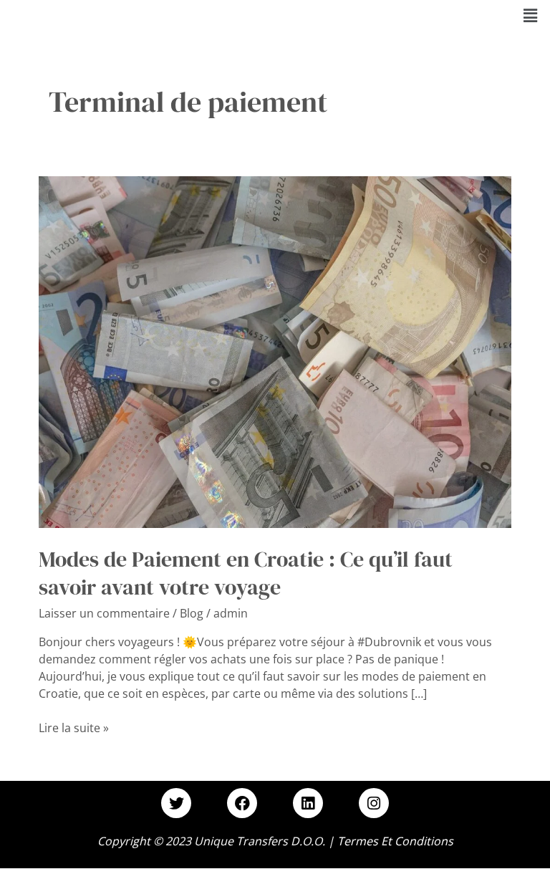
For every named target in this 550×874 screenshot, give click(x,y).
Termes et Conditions (395, 841)
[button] (530, 15)
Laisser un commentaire (104, 613)
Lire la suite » (74, 727)
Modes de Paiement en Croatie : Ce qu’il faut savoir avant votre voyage (246, 573)
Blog (191, 613)
